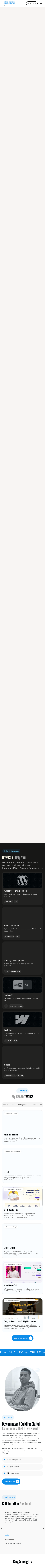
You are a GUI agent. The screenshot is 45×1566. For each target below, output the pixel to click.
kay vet (6, 1172)
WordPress (17, 1151)
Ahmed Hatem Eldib (10, 1285)
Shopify (33, 1105)
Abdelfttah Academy (11, 1210)
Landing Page (22, 1105)
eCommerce (8, 1114)
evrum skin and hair (11, 1134)
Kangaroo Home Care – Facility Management (20, 1321)
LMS (12, 1105)
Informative (8, 1189)
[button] (40, 3)
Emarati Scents (9, 1247)
